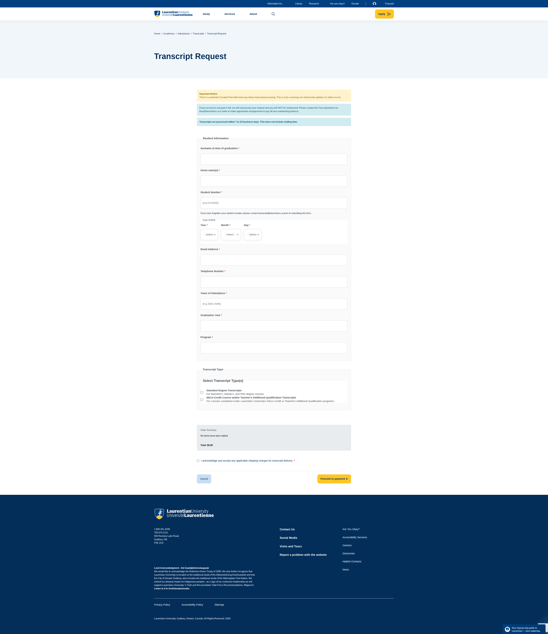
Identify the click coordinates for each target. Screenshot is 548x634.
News (345, 569)
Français (389, 3)
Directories (348, 553)
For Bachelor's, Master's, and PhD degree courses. (235, 392)
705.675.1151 (161, 532)
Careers (347, 545)
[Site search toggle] (273, 14)
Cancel (204, 478)
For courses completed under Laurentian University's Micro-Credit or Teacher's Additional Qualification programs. (270, 399)
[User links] (376, 3)
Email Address (209, 249)
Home (157, 33)
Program (206, 337)
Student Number (210, 192)
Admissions (184, 33)
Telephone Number (212, 271)
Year (203, 225)
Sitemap (219, 604)
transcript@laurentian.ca (270, 213)
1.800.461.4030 (162, 529)
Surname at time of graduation (219, 148)
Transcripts (198, 33)
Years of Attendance (213, 293)
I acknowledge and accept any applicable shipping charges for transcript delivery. (247, 460)
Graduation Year (210, 315)
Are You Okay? (351, 529)
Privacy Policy (162, 604)
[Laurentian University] (173, 14)
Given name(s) (209, 170)
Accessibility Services (354, 537)
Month (225, 225)
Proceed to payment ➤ (334, 478)
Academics (169, 33)
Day (246, 225)
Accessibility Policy (192, 604)
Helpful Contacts (351, 561)
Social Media (288, 537)
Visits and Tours (291, 546)
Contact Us (287, 529)
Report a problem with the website (303, 554)
